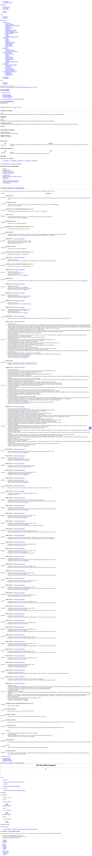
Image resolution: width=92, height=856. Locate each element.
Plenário (7, 54)
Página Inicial (3, 87)
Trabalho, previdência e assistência (12, 36)
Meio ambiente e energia (10, 31)
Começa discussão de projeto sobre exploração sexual (13, 781)
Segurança (8, 35)
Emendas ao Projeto (7, 170)
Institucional (5, 37)
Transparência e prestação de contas (10, 71)
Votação (39, 332)
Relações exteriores (9, 33)
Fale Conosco (5, 9)
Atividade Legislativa (7, 52)
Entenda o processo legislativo (11, 61)
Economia (8, 28)
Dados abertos (8, 75)
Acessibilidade (6, 8)
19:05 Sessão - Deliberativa (19, 470)
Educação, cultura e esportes (11, 30)
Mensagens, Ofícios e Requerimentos (10, 180)
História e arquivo (9, 45)
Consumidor (8, 26)
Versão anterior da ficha (19, 99)
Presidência (8, 41)
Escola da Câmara (9, 43)
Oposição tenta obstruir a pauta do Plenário (11, 786)
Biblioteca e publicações (10, 42)
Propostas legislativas (10, 53)
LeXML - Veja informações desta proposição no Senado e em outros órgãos (22, 829)
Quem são (8, 49)
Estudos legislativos (9, 58)
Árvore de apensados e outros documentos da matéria (11, 163)
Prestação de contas (9, 73)
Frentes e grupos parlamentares (12, 51)
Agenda (7, 39)
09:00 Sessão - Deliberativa (19, 406)
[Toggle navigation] (6, 20)
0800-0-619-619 (13, 835)
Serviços (7, 40)
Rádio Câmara (8, 66)
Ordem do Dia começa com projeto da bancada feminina (14, 790)
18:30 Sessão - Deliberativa (19, 449)
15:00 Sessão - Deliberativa (19, 238)
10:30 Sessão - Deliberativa (19, 655)
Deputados (5, 48)
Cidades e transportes (10, 24)
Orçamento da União (10, 59)
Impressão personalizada (8, 96)
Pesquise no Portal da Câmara (6, 86)
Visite (7, 46)
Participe (7, 62)
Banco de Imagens (9, 68)
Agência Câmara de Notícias (11, 64)
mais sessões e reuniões (5, 824)
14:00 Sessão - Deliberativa (19, 257)
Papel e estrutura (9, 44)
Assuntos (5, 22)
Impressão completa (7, 95)
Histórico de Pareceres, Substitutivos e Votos (12, 176)
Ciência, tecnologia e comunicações (13, 25)
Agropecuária (8, 23)
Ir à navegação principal (7, 2)
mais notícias (3, 792)
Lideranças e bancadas (10, 50)
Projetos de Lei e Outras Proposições (23, 87)
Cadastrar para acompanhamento (7, 99)
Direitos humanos (9, 27)
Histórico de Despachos (7, 173)
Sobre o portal (6, 851)
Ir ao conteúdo (6, 1)
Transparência (8, 72)
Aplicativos (5, 853)
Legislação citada (6, 175)
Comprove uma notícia (10, 70)
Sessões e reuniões (9, 57)
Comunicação (5, 63)
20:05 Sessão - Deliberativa (19, 542)
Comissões (8, 55)
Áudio (7, 803)
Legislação (8, 60)
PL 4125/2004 (5, 90)
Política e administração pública (12, 32)
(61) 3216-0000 (18, 836)
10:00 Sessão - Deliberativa (19, 307)
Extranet (4, 854)
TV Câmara (8, 67)
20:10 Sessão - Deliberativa (19, 578)
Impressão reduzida (7, 94)
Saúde (7, 34)
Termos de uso (6, 852)
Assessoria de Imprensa (10, 69)
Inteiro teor (11, 101)
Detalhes (7, 804)
